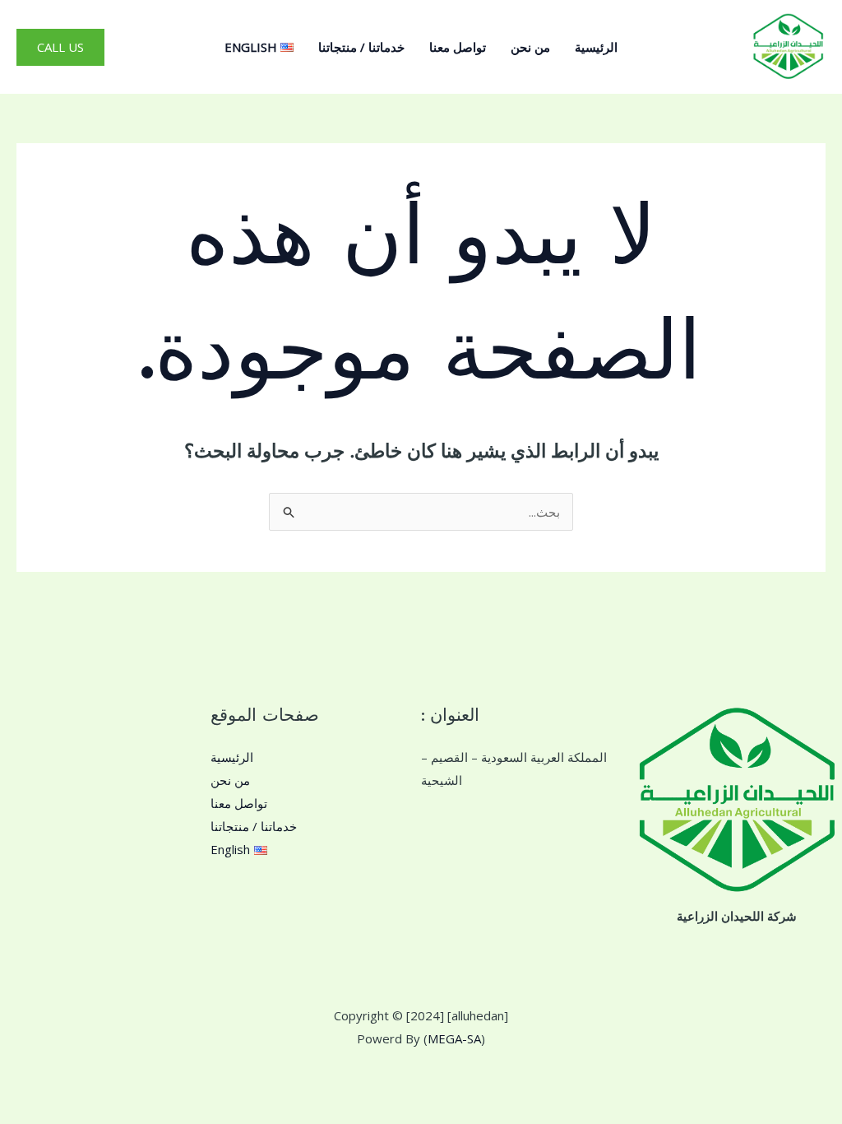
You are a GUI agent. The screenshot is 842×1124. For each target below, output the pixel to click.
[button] (60, 47)
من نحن (530, 47)
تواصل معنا (457, 47)
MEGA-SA (454, 1038)
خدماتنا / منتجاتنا (361, 47)
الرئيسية (596, 47)
